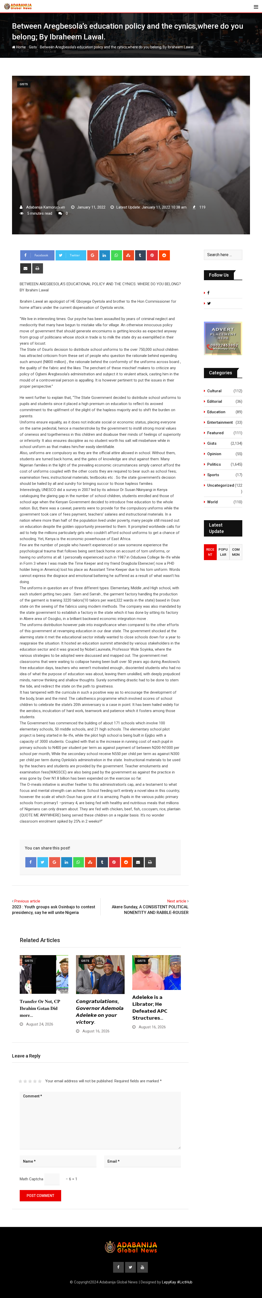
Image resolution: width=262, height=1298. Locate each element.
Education (216, 412)
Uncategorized (220, 485)
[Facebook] (30, 862)
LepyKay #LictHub (177, 1282)
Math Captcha (31, 1179)
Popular (223, 552)
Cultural (214, 391)
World (212, 502)
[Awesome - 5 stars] (39, 1081)
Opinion (214, 454)
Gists (33, 47)
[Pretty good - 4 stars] (34, 1081)
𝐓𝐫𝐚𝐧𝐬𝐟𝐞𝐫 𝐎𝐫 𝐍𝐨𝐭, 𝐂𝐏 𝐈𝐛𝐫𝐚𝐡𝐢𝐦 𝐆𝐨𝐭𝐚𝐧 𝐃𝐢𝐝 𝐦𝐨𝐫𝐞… (40, 1008)
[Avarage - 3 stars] (30, 1081)
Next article (176, 901)
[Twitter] (42, 862)
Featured (215, 433)
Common (235, 552)
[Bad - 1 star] (20, 1081)
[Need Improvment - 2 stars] (25, 1081)
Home (20, 47)
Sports (213, 475)
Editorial (214, 401)
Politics (214, 464)
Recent (210, 552)
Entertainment (220, 422)
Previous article (27, 901)
